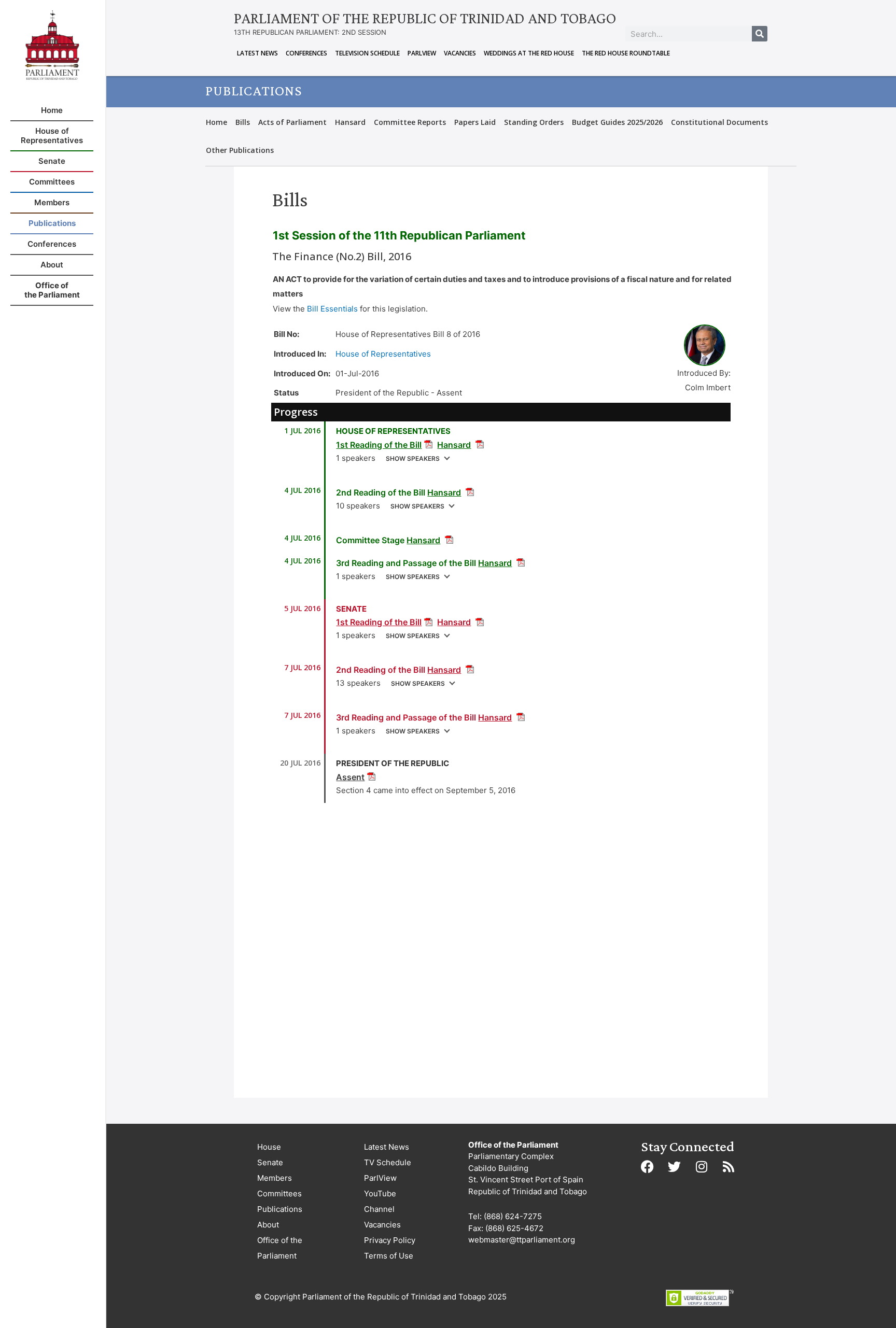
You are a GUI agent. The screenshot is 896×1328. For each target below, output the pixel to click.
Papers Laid (475, 122)
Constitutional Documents (719, 122)
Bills (242, 122)
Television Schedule (367, 53)
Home (216, 122)
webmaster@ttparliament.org (521, 1240)
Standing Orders (534, 122)
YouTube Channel (380, 1201)
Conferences (306, 53)
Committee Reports (410, 122)
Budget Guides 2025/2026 (617, 122)
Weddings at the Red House (529, 53)
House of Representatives (383, 354)
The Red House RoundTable (626, 53)
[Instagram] (702, 1167)
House (269, 1147)
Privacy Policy (389, 1240)
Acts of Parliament (292, 122)
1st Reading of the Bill (379, 445)
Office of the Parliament (279, 1248)
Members (274, 1178)
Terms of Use (388, 1256)
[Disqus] (501, 953)
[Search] (759, 33)
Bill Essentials (332, 309)
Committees (279, 1193)
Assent (350, 777)
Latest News (257, 53)
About (268, 1225)
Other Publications (240, 150)
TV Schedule (387, 1162)
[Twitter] (675, 1167)
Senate (270, 1162)
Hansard (350, 122)
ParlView (422, 53)
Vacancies (460, 53)
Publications (279, 1209)
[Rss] (728, 1167)
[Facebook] (648, 1167)
